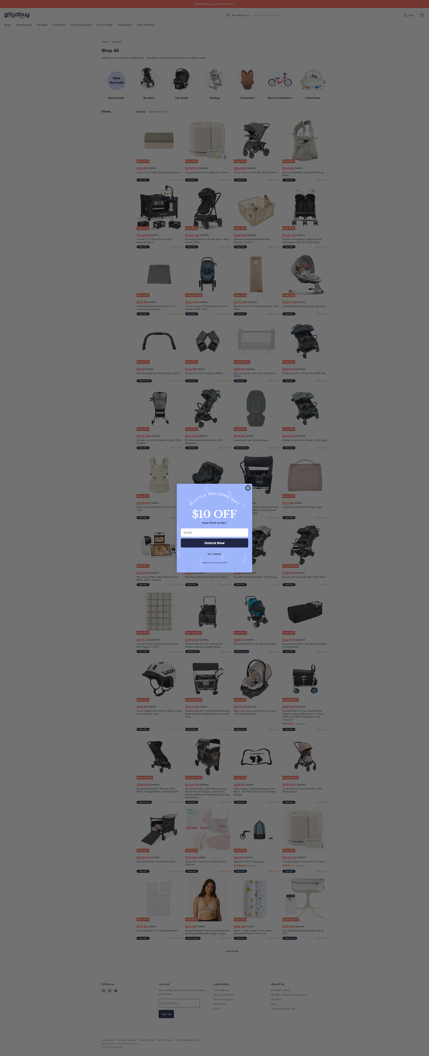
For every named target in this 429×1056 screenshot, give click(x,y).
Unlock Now (214, 543)
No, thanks (214, 554)
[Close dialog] (248, 488)
